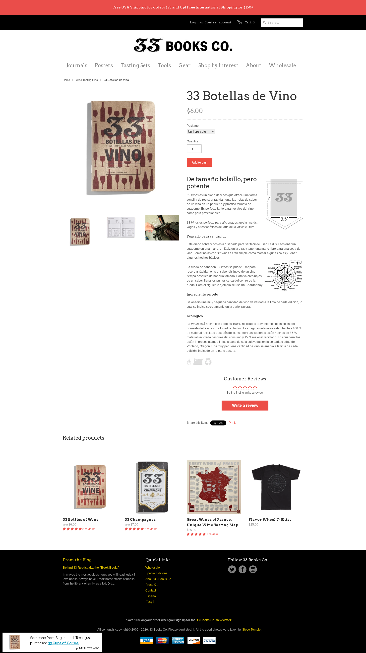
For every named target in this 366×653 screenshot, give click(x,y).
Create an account (217, 22)
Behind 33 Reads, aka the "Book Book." (91, 567)
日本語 (149, 602)
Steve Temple (251, 629)
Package (193, 125)
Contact (150, 590)
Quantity (192, 141)
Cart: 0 (250, 22)
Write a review (245, 405)
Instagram (253, 569)
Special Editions (156, 573)
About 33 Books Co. (158, 579)
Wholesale (152, 567)
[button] (72, 529)
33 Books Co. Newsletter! (214, 620)
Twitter (232, 569)
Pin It (232, 422)
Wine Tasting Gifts (87, 79)
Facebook (242, 569)
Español (151, 596)
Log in (194, 22)
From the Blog (77, 559)
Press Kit (151, 585)
